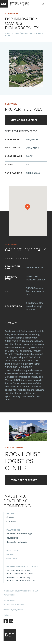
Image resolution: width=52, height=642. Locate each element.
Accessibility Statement (14, 604)
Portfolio (13, 550)
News (9, 554)
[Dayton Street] (14, 4)
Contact (11, 558)
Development (12, 537)
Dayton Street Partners (22, 566)
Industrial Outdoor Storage (19, 533)
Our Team (11, 521)
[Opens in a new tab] (6, 621)
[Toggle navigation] (49, 4)
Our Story (11, 517)
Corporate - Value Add (16, 542)
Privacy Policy (9, 595)
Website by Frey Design (13, 610)
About (10, 513)
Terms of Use (9, 600)
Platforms (13, 530)
